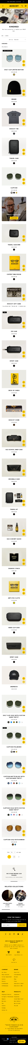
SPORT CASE (14, 361)
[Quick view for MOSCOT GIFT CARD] (23, 295)
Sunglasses (16, 996)
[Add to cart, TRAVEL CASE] (23, 153)
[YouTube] (18, 934)
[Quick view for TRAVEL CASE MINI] (23, 236)
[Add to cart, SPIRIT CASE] (23, 652)
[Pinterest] (14, 934)
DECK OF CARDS (14, 390)
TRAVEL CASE (14, 158)
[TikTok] (22, 934)
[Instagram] (9, 934)
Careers (3, 1005)
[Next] (19, 856)
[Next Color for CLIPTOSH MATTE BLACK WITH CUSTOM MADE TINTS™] (22, 783)
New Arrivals (17, 1003)
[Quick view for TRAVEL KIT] (23, 501)
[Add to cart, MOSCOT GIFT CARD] (23, 299)
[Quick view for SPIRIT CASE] (23, 648)
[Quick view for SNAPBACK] (23, 678)
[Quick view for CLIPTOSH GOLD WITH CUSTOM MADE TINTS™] (23, 799)
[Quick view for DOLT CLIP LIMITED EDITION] (23, 61)
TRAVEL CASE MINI (14, 244)
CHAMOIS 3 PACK (14, 568)
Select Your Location (14, 1042)
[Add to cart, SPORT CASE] (23, 356)
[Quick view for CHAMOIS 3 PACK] (23, 560)
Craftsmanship (17, 974)
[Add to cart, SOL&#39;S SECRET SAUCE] (23, 534)
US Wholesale (5, 985)
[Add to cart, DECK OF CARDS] (23, 385)
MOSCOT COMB (14, 420)
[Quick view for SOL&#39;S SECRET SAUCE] (23, 530)
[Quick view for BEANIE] (23, 91)
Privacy (3, 1038)
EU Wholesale (5, 983)
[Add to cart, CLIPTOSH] (23, 183)
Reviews (16, 976)
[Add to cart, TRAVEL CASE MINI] (23, 240)
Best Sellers (17, 1001)
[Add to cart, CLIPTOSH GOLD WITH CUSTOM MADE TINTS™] (23, 803)
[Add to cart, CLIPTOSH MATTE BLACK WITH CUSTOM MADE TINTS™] (23, 771)
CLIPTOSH (14, 188)
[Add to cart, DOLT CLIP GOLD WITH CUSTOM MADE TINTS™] (23, 710)
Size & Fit (16, 972)
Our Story (4, 972)
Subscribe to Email (18, 983)
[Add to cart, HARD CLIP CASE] (23, 622)
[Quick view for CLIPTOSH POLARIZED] (23, 738)
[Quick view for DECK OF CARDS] (23, 382)
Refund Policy (13, 1040)
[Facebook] (5, 934)
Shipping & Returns (6, 994)
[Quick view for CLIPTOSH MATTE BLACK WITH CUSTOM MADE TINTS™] (23, 768)
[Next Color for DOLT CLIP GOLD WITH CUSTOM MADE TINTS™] (22, 722)
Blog (15, 979)
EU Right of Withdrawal (7, 996)
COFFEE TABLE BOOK (14, 274)
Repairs (3, 998)
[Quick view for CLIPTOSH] (23, 179)
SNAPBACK (14, 686)
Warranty (4, 1001)
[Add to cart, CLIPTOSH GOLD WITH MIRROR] (23, 834)
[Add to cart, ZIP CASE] (23, 326)
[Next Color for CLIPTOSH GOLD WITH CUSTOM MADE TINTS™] (22, 815)
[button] (22, 6)
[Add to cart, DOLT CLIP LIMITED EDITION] (23, 65)
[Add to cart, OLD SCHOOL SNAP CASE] (23, 444)
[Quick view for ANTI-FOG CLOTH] (23, 589)
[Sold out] (23, 681)
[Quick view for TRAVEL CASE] (23, 150)
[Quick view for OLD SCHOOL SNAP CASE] (23, 441)
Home (2, 35)
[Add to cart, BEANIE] (23, 94)
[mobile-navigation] (2, 6)
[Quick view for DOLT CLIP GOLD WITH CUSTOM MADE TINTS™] (23, 707)
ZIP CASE (14, 331)
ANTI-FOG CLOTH (14, 598)
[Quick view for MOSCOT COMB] (23, 411)
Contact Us (4, 1010)
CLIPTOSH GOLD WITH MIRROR (14, 839)
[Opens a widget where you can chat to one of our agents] (22, 1041)
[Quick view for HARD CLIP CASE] (23, 619)
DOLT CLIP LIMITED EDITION (14, 69)
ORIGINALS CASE (14, 479)
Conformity (6, 1040)
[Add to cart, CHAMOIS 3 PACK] (23, 563)
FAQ (2, 1003)
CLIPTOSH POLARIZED (14, 747)
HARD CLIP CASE (14, 627)
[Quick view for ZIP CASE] (23, 323)
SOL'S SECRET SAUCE (14, 539)
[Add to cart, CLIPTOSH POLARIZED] (23, 742)
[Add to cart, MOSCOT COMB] (23, 415)
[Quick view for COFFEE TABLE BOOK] (23, 266)
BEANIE (14, 99)
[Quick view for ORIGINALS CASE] (23, 470)
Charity (3, 981)
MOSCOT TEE (14, 129)
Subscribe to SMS (18, 985)
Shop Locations (5, 974)
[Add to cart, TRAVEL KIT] (23, 504)
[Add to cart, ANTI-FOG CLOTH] (23, 593)
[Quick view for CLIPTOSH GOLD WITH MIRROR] (23, 831)
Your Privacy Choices (14, 1038)
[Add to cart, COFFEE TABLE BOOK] (23, 269)
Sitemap (3, 1007)
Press (15, 981)
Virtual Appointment (7, 976)
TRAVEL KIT (14, 509)
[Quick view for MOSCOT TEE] (23, 120)
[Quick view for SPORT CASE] (23, 352)
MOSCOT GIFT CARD (14, 304)
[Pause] (23, 1)
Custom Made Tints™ (18, 998)
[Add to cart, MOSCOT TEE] (23, 124)
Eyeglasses (16, 994)
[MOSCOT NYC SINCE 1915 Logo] (13, 6)
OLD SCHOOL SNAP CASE (14, 449)
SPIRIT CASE (14, 657)
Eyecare (3, 979)
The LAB (16, 1005)
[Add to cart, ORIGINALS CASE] (23, 474)
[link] (14, 58)
